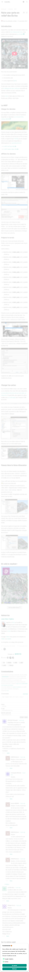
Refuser (14, 969)
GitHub (6, 961)
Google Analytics (9, 959)
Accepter (14, 965)
